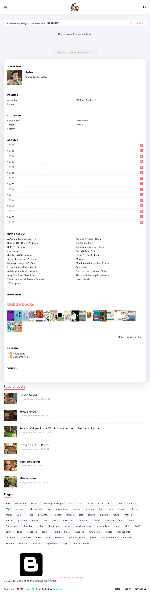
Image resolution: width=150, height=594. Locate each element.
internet (77, 509)
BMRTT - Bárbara (16, 247)
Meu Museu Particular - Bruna (92, 263)
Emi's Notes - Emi (85, 251)
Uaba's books (20, 304)
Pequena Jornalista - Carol (21, 267)
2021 (75, 172)
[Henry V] (39, 320)
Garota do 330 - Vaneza (19, 255)
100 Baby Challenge (86, 100)
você (131, 520)
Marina (80, 259)
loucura (9, 520)
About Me (12, 100)
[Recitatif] (60, 320)
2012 (75, 205)
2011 (75, 211)
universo (36, 543)
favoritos (79, 532)
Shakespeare (12, 526)
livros (121, 509)
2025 (75, 150)
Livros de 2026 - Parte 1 (35, 445)
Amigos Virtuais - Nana (88, 238)
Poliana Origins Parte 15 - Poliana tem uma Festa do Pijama (60, 428)
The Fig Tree (28, 478)
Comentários (20, 356)
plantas (57, 514)
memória (59, 537)
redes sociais (35, 509)
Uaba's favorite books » (130, 337)
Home (117, 589)
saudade (10, 543)
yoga (65, 543)
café (81, 514)
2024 (75, 156)
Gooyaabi (57, 589)
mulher (67, 526)
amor (120, 503)
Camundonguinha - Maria (90, 247)
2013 (75, 200)
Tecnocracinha (30, 462)
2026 (75, 145)
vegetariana (52, 543)
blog (101, 509)
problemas (109, 520)
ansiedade (68, 520)
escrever (20, 509)
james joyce (28, 412)
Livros (10, 104)
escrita (91, 514)
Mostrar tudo (137, 23)
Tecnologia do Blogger (72, 577)
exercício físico (62, 532)
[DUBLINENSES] (89, 318)
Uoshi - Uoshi (83, 279)
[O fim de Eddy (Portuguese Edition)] (82, 320)
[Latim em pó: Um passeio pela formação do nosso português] (18, 320)
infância (128, 514)
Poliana (35, 503)
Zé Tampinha (14, 283)
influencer (11, 537)
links (38, 537)
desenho (27, 526)
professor (133, 509)
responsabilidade (109, 537)
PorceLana (81, 267)
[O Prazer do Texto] (110, 321)
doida (19, 532)
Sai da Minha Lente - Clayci (22, 271)
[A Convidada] (18, 331)
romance (127, 537)
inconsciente (123, 532)
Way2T (30, 589)
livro (49, 509)
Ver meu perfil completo (36, 77)
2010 (76, 216)
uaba (121, 520)
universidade (102, 526)
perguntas (43, 514)
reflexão (70, 514)
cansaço (132, 503)
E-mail (79, 124)
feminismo (94, 532)
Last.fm (11, 128)
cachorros (83, 520)
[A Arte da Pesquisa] (10, 331)
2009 (75, 222)
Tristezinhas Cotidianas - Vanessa (25, 279)
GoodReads (13, 120)
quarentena (62, 509)
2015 (75, 189)
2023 (75, 161)
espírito (46, 532)
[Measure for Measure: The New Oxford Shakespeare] (32, 320)
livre (48, 537)
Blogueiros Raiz (84, 243)
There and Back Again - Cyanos (92, 275)
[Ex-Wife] (75, 321)
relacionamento (83, 526)
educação (32, 532)
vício (127, 526)
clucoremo (13, 251)
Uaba (29, 72)
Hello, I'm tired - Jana (87, 255)
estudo (29, 514)
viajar (117, 526)
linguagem (25, 537)
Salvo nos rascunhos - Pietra (91, 271)
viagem (35, 520)
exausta (104, 514)
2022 (75, 167)
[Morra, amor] (53, 320)
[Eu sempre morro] (68, 320)
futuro (116, 514)
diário (96, 520)
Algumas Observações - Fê (21, 238)
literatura (54, 526)
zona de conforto (80, 543)
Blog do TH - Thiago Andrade (22, 243)
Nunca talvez (28, 395)
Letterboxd (82, 120)
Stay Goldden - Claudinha (21, 275)
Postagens (18, 353)
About (128, 589)
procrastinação (77, 537)
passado (22, 520)
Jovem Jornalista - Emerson (22, 259)
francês (108, 532)
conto (9, 532)
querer (93, 537)
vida (8, 503)
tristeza (23, 543)
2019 (75, 183)
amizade (90, 509)
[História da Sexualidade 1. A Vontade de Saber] (10, 320)
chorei (9, 514)
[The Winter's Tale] (25, 320)
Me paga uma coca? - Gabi (21, 263)
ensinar (40, 526)
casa (111, 509)
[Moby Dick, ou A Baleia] (125, 319)
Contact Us (140, 589)
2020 (75, 178)
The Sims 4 (20, 503)
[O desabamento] (132, 320)
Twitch (11, 124)
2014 (75, 194)
